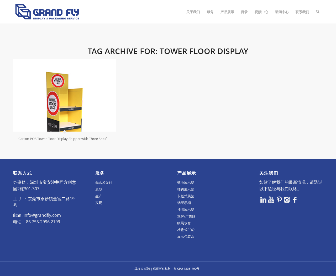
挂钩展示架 (185, 189)
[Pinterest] (279, 199)
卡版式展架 (185, 196)
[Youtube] (271, 199)
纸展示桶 (184, 202)
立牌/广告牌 (186, 216)
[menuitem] (193, 12)
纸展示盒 (184, 223)
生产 (98, 196)
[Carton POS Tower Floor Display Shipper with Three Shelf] (64, 95)
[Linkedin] (263, 199)
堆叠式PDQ (186, 229)
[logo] (47, 12)
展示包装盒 (185, 236)
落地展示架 (185, 182)
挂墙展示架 (185, 209)
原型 (98, 189)
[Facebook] (295, 199)
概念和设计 (103, 182)
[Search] (318, 12)
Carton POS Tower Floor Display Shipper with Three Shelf (62, 138)
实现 (98, 202)
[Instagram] (287, 199)
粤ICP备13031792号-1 (188, 268)
